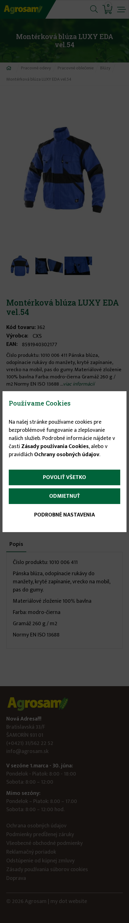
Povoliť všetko (64, 477)
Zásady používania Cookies (55, 446)
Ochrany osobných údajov (66, 454)
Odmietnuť (64, 496)
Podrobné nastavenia (64, 515)
